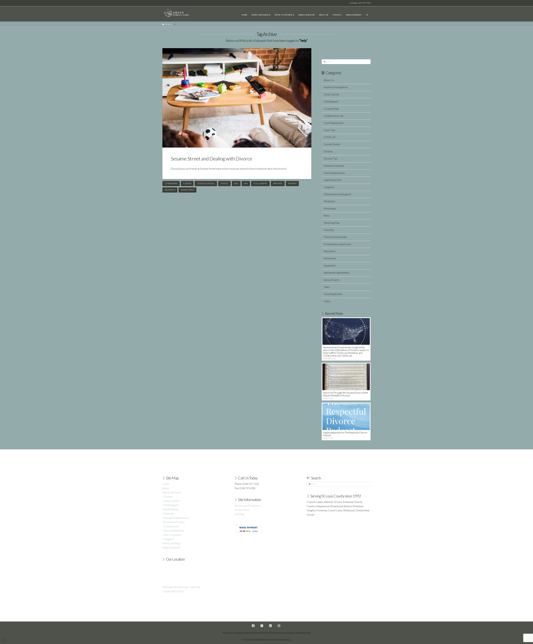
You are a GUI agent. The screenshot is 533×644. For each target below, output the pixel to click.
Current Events (332, 144)
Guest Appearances (334, 172)
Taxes (327, 286)
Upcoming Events (333, 293)
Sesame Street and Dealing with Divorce (211, 158)
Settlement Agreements (337, 272)
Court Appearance (334, 122)
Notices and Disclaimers (248, 505)
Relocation (329, 251)
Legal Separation (333, 179)
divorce (224, 183)
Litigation (329, 187)
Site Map (239, 514)
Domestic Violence (334, 165)
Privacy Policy (242, 509)
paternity (292, 183)
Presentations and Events (337, 244)
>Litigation (168, 539)
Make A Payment (171, 547)
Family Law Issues (171, 492)
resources (170, 190)
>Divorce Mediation (173, 530)
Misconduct (330, 208)
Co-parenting (331, 108)
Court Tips (329, 130)
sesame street (187, 190)
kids (246, 183)
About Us (329, 80)
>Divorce (167, 496)
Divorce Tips (331, 158)
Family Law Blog (171, 543)
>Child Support (170, 505)
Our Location (175, 559)
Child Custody (331, 94)
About (165, 488)
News (327, 215)
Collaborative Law (334, 115)
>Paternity (168, 513)
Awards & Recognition (336, 87)
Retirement (330, 258)
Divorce (328, 151)
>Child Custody (170, 500)
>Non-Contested (171, 534)
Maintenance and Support (337, 194)
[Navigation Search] (367, 14)
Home (165, 483)
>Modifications (170, 509)
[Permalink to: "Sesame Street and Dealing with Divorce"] (236, 98)
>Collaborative (170, 526)
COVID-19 (329, 137)
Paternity (329, 229)
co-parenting (171, 183)
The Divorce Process (173, 522)
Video (327, 301)
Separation (329, 265)
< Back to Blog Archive (334, 50)
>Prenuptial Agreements (175, 517)
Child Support (331, 101)
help (236, 183)
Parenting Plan (332, 222)
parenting (277, 183)
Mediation (329, 201)
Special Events (331, 279)
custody (187, 183)
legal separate (260, 183)
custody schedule (206, 183)
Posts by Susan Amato (335, 236)
